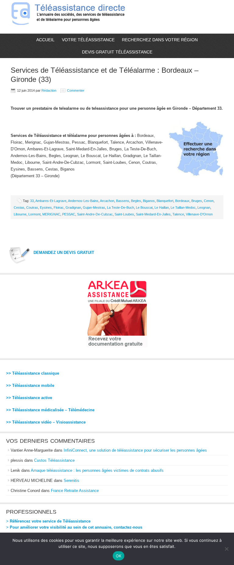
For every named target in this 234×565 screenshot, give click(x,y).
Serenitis (71, 480)
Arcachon (107, 201)
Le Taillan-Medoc (183, 207)
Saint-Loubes (124, 214)
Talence (178, 214)
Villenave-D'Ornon (199, 214)
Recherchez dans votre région (160, 39)
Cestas (19, 207)
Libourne (20, 214)
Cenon (209, 201)
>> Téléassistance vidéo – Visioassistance (46, 422)
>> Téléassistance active (29, 397)
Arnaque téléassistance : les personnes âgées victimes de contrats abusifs (97, 470)
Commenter (75, 90)
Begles (136, 201)
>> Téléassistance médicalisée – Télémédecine (50, 410)
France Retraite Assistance (75, 490)
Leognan (203, 207)
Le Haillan (161, 207)
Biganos (149, 201)
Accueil (45, 39)
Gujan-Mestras (94, 207)
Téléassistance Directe (71, 17)
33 (32, 201)
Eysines (46, 207)
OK (119, 555)
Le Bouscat (144, 207)
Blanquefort (165, 201)
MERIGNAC (51, 214)
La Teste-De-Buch (120, 207)
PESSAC (68, 214)
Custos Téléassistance (54, 460)
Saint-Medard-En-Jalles (153, 214)
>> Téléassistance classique (32, 373)
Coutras (32, 207)
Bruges (196, 201)
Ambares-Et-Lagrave (50, 201)
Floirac (59, 207)
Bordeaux (182, 201)
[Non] (226, 549)
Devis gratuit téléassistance (117, 52)
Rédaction (48, 90)
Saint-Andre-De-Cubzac (95, 214)
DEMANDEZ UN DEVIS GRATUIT (64, 252)
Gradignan (73, 207)
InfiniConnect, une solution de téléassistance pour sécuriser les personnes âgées (135, 450)
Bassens (122, 201)
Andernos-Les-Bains (83, 201)
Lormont (34, 214)
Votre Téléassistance (88, 39)
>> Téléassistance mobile (30, 385)
